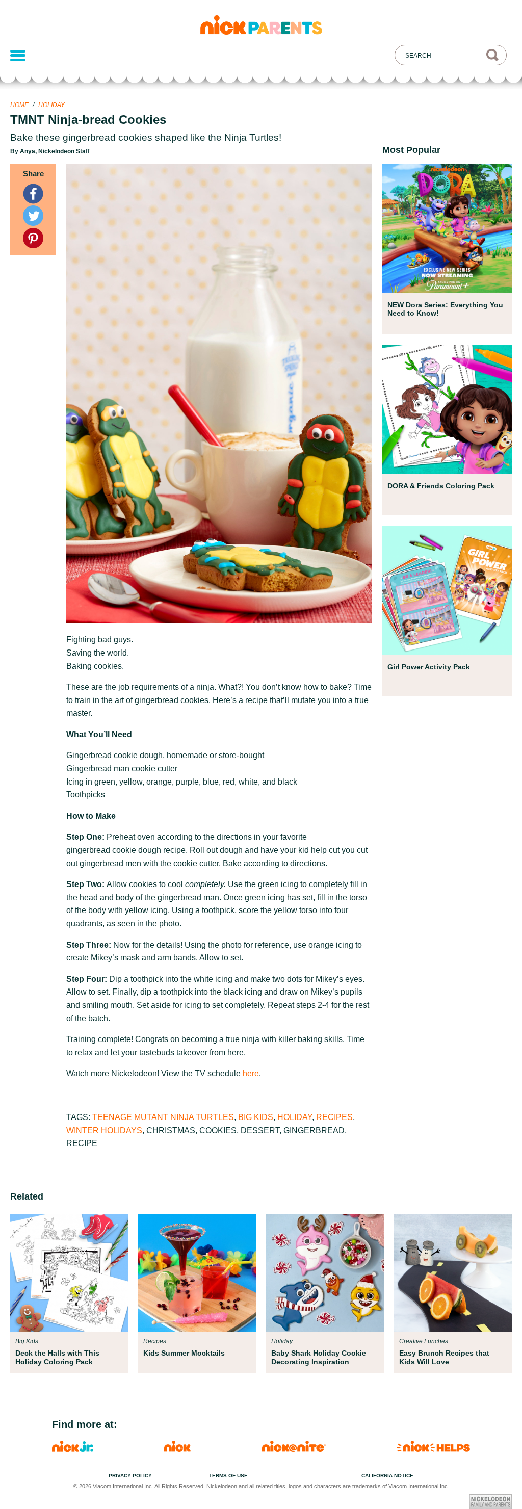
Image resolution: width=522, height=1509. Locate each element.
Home (19, 105)
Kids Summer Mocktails (184, 1353)
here (251, 1073)
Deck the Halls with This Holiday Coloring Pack (57, 1357)
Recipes (334, 1117)
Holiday (51, 105)
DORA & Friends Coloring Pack (440, 486)
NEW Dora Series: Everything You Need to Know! (445, 309)
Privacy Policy (130, 1475)
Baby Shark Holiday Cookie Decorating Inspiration (318, 1357)
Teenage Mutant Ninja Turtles (163, 1117)
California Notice (387, 1475)
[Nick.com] (177, 1449)
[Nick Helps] (433, 1449)
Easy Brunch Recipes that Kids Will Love (444, 1357)
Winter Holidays (104, 1130)
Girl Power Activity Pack (428, 667)
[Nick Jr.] (72, 1449)
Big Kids (255, 1117)
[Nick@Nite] (294, 1449)
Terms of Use (228, 1475)
